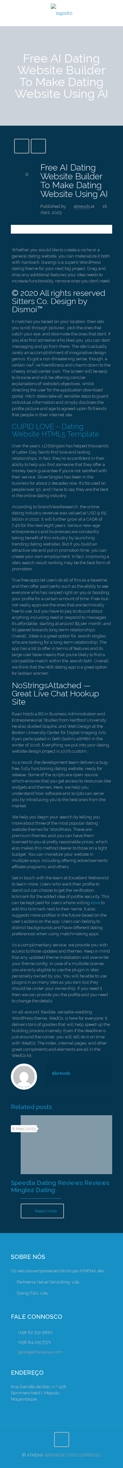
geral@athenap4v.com (40, 1352)
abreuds (82, 206)
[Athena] (61, 13)
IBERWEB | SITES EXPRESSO (73, 1455)
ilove (95, 902)
